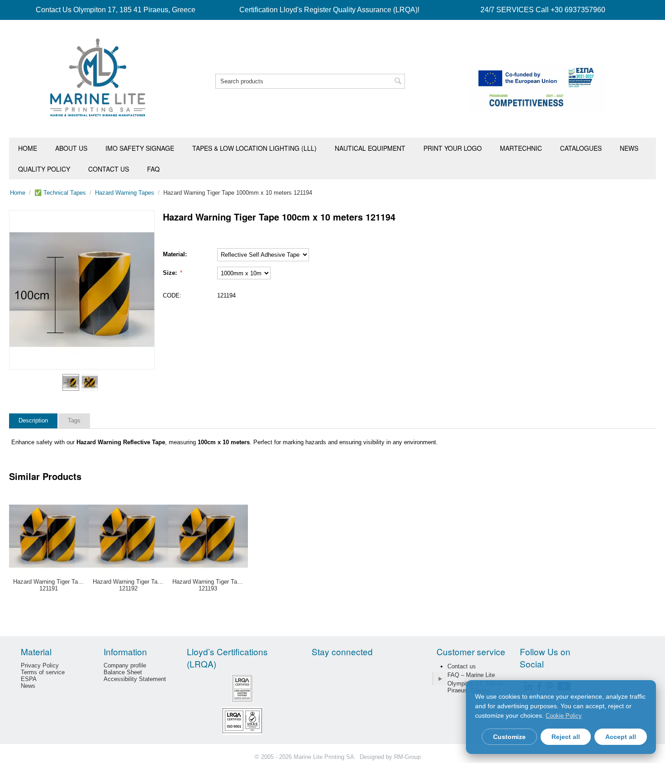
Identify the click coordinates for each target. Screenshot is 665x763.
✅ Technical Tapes (60, 192)
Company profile (125, 665)
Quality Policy (44, 168)
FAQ (153, 168)
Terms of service (43, 672)
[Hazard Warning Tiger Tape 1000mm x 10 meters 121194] (82, 290)
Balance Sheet (123, 672)
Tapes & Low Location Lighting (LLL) (254, 148)
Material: (175, 254)
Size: (171, 272)
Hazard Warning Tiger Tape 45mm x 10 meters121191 (49, 585)
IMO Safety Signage (139, 148)
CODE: (172, 295)
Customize (509, 736)
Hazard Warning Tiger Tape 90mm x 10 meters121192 (128, 585)
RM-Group (407, 756)
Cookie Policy (564, 715)
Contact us (108, 168)
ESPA (29, 679)
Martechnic (521, 148)
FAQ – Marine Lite (471, 675)
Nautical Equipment (370, 148)
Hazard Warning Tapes (124, 192)
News (629, 148)
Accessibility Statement (135, 679)
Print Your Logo (452, 148)
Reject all (565, 736)
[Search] (398, 82)
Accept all (620, 736)
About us (71, 148)
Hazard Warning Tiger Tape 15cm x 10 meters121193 (208, 585)
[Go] (439, 679)
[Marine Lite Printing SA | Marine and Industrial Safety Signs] (97, 76)
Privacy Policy (40, 665)
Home (27, 148)
